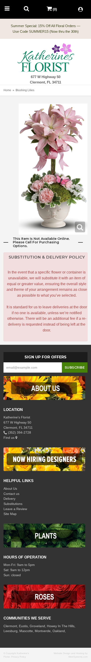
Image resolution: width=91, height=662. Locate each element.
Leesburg (11, 631)
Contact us (11, 494)
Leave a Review (15, 509)
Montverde (43, 631)
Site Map (10, 514)
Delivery (9, 498)
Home (7, 90)
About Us (10, 488)
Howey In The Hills (60, 626)
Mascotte (26, 631)
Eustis (23, 626)
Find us (9, 437)
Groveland (37, 626)
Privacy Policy (18, 656)
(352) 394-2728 (19, 432)
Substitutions (13, 504)
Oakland (58, 631)
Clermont (10, 626)
